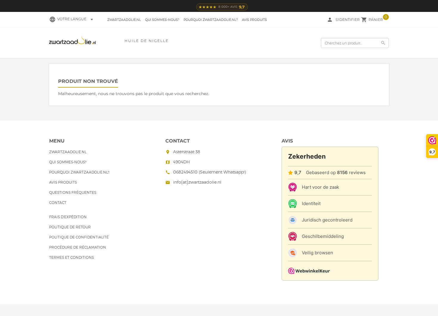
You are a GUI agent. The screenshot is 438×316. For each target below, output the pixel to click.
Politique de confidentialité (79, 237)
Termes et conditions (71, 257)
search (383, 43)
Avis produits (254, 20)
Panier (376, 19)
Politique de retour (70, 227)
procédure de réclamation (77, 247)
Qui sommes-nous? (162, 20)
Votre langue (76, 19)
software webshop (118, 295)
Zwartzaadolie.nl (124, 20)
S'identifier (348, 19)
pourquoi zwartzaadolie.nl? (211, 20)
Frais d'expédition (68, 217)
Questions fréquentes (72, 192)
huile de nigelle (147, 40)
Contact (57, 202)
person (330, 20)
